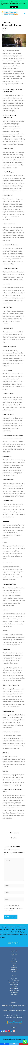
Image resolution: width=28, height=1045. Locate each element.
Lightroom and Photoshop (15, 715)
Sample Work (14, 961)
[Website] (14, 899)
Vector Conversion (14, 988)
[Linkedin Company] (11, 1031)
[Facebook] (4, 1044)
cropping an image (16, 775)
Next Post (14, 838)
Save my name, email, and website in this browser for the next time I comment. (13, 908)
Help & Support (14, 969)
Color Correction (14, 984)
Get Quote (14, 956)
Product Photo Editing (14, 982)
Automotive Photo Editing (14, 980)
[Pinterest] (9, 1031)
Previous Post (14, 833)
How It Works (14, 954)
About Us (14, 958)
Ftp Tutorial (14, 967)
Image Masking (14, 994)
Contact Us (14, 959)
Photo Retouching (14, 992)
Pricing (14, 963)
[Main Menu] (25, 13)
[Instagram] (6, 1031)
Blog (14, 965)
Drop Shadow (14, 986)
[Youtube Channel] (14, 1031)
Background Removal (14, 990)
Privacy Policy (14, 971)
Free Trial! (14, 7)
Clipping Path (14, 978)
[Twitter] (14, 1044)
